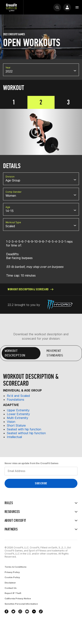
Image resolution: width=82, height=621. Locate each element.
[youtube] (27, 611)
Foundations (15, 399)
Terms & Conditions (16, 567)
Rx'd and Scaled (18, 396)
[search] (57, 7)
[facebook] (6, 611)
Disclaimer (10, 582)
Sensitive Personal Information (21, 604)
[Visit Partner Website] (60, 304)
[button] (77, 7)
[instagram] (20, 611)
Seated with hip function (24, 429)
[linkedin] (34, 611)
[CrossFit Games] (11, 7)
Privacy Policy (12, 572)
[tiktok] (41, 611)
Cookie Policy (12, 577)
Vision (11, 422)
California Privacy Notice (18, 598)
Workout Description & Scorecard (28, 289)
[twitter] (13, 611)
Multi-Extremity (17, 418)
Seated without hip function (26, 433)
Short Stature (16, 425)
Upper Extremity (18, 410)
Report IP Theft (13, 593)
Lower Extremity (18, 414)
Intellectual (14, 437)
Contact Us (11, 588)
